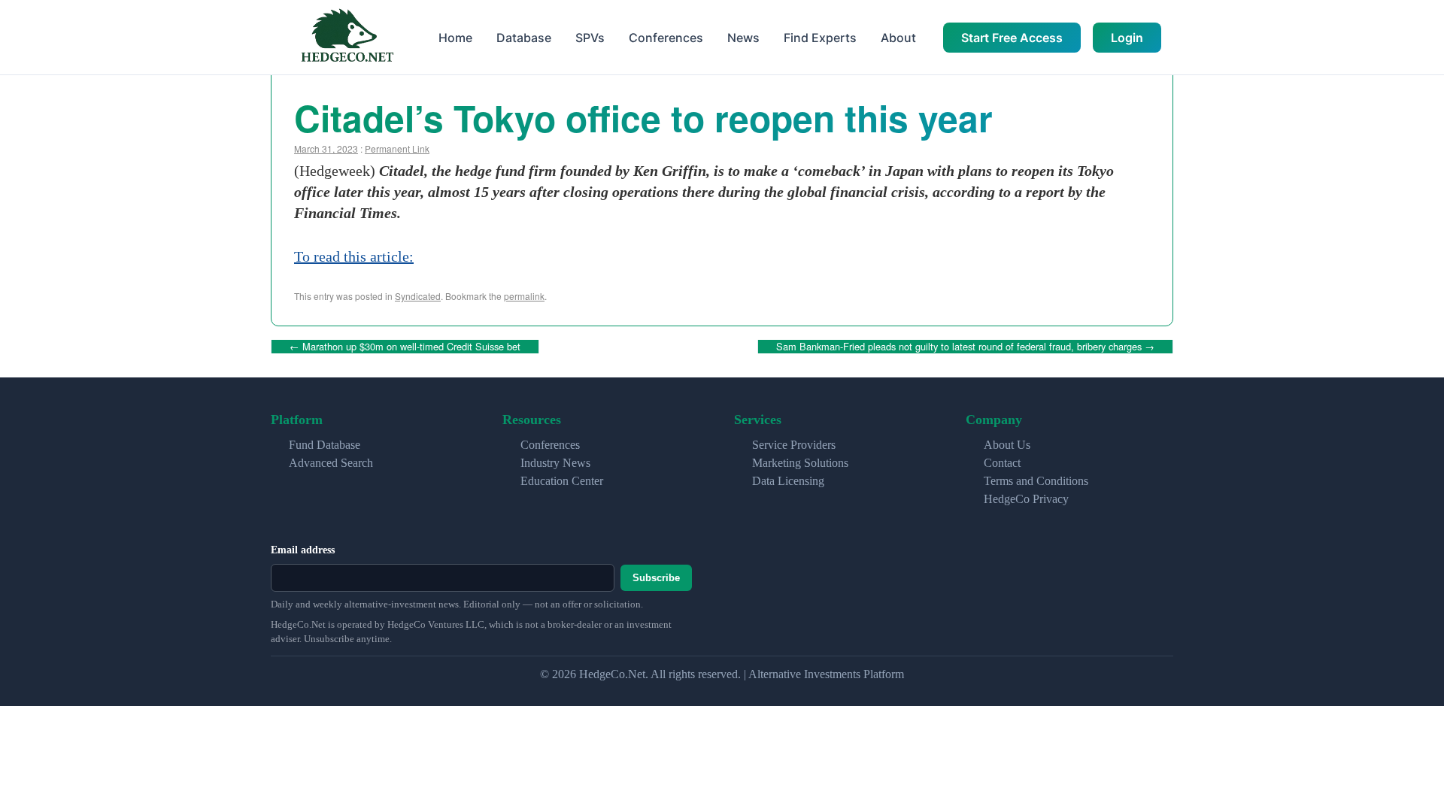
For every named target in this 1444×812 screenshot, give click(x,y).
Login (1127, 37)
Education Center (561, 480)
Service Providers (794, 444)
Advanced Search (331, 462)
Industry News (555, 462)
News (743, 37)
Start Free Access (1012, 37)
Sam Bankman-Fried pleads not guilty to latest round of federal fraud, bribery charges (965, 346)
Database (523, 37)
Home (455, 37)
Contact (1002, 462)
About (898, 37)
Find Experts (820, 37)
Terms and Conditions (1036, 480)
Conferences (666, 37)
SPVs (590, 37)
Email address (303, 550)
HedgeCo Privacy (1026, 498)
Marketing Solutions (800, 462)
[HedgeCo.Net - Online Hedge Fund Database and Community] (347, 37)
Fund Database (324, 444)
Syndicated (418, 295)
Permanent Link (397, 148)
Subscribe (656, 577)
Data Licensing (788, 480)
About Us (1007, 444)
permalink (524, 295)
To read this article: (354, 256)
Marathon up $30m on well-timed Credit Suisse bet (405, 346)
